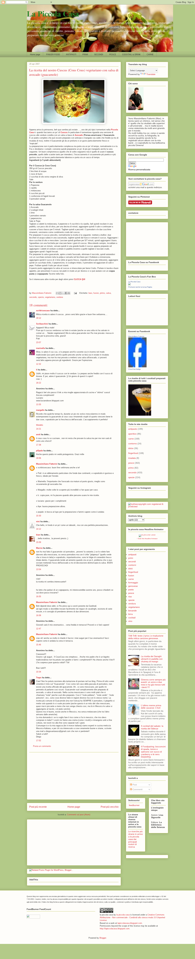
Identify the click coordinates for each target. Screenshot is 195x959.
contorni (132, 565)
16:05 (38, 596)
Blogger (102, 938)
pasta (131, 589)
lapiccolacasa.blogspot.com (129, 923)
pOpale (39, 450)
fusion (96, 293)
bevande (132, 610)
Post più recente (38, 807)
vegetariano (50, 297)
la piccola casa (123, 915)
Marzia (39, 548)
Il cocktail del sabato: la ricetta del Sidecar (152, 727)
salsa (108, 293)
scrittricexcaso (43, 310)
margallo (40, 410)
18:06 (38, 458)
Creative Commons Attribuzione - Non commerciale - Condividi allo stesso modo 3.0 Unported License (132, 917)
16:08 (38, 615)
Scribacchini (42, 324)
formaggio (133, 582)
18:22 (38, 383)
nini (38, 521)
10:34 (38, 672)
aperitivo (132, 434)
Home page (35, 54)
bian (38, 535)
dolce (130, 448)
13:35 (38, 404)
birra (130, 614)
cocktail (131, 617)
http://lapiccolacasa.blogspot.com (114, 928)
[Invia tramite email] (57, 293)
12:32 (38, 364)
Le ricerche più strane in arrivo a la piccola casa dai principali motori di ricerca (135, 839)
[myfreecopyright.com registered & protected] (147, 506)
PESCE (112, 54)
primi (130, 558)
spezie (41, 297)
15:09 (38, 542)
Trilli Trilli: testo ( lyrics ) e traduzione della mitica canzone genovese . (145, 637)
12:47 (38, 628)
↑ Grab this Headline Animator (147, 538)
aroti (38, 434)
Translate (150, 74)
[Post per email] (75, 293)
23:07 (38, 342)
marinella (40, 348)
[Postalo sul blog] (60, 293)
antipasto (132, 429)
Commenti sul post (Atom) (78, 814)
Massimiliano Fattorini (46, 464)
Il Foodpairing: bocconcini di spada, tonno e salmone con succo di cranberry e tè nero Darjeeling (153, 751)
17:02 (38, 740)
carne (131, 438)
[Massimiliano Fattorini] (137, 366)
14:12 (38, 529)
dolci (130, 568)
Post (134, 784)
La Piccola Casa (53, 13)
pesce (131, 463)
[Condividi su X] (63, 293)
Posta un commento (42, 746)
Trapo (38, 677)
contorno (132, 443)
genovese (133, 586)
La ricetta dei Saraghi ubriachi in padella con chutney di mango (152, 659)
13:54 (38, 569)
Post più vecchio (110, 807)
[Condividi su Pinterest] (68, 293)
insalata (132, 458)
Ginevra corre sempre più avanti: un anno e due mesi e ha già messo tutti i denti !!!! (153, 683)
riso (130, 596)
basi (90, 293)
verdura (59, 297)
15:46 (38, 644)
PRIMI (85, 54)
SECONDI (98, 54)
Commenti (137, 789)
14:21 (38, 429)
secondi (132, 561)
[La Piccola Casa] (129, 284)
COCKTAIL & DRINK (131, 54)
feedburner (134, 805)
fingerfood (133, 453)
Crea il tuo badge (134, 369)
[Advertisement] (74, 776)
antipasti (132, 554)
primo (102, 293)
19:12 (38, 318)
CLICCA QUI (79, 279)
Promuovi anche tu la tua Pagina (140, 287)
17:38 (38, 445)
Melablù (39, 425)
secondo (33, 297)
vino (130, 621)
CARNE (150, 54)
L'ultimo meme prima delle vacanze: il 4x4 (151, 706)
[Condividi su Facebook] (65, 293)
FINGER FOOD (53, 54)
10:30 (38, 516)
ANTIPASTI (71, 54)
